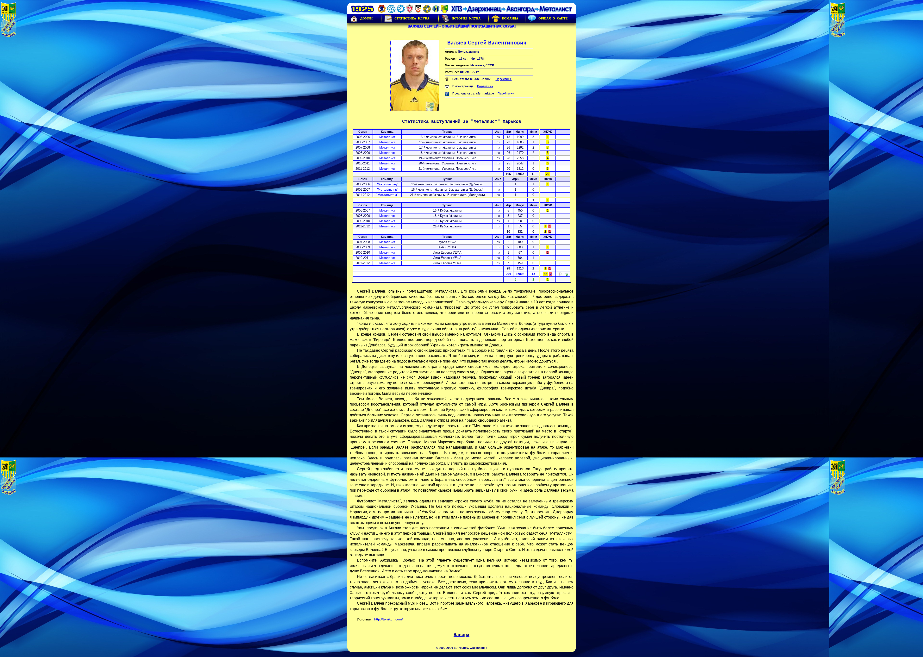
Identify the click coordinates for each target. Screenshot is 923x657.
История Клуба (466, 18)
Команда (510, 18)
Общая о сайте (553, 18)
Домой (366, 18)
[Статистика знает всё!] (560, 273)
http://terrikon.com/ (388, 619)
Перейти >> (504, 79)
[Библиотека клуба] (566, 273)
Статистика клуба (411, 18)
